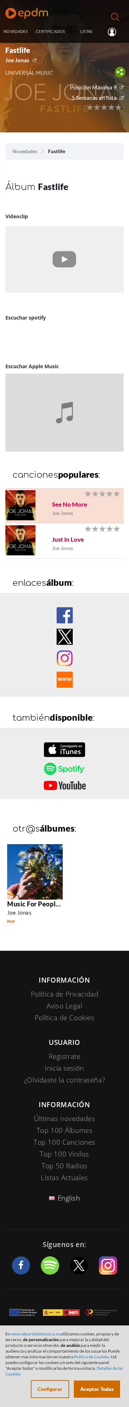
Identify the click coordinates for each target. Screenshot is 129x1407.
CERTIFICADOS (50, 31)
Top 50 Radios (64, 1165)
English (69, 1198)
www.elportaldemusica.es (35, 1334)
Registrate (65, 1056)
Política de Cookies (65, 1017)
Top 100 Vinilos (64, 1154)
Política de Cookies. (92, 1356)
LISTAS (86, 31)
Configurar (50, 1389)
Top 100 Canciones (64, 1142)
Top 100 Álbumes (65, 1130)
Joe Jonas (17, 60)
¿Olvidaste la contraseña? (64, 1080)
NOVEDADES (16, 31)
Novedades (25, 151)
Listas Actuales (64, 1177)
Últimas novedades (64, 1118)
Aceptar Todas (97, 1389)
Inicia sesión (115, 31)
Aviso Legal (64, 1006)
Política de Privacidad (65, 994)
